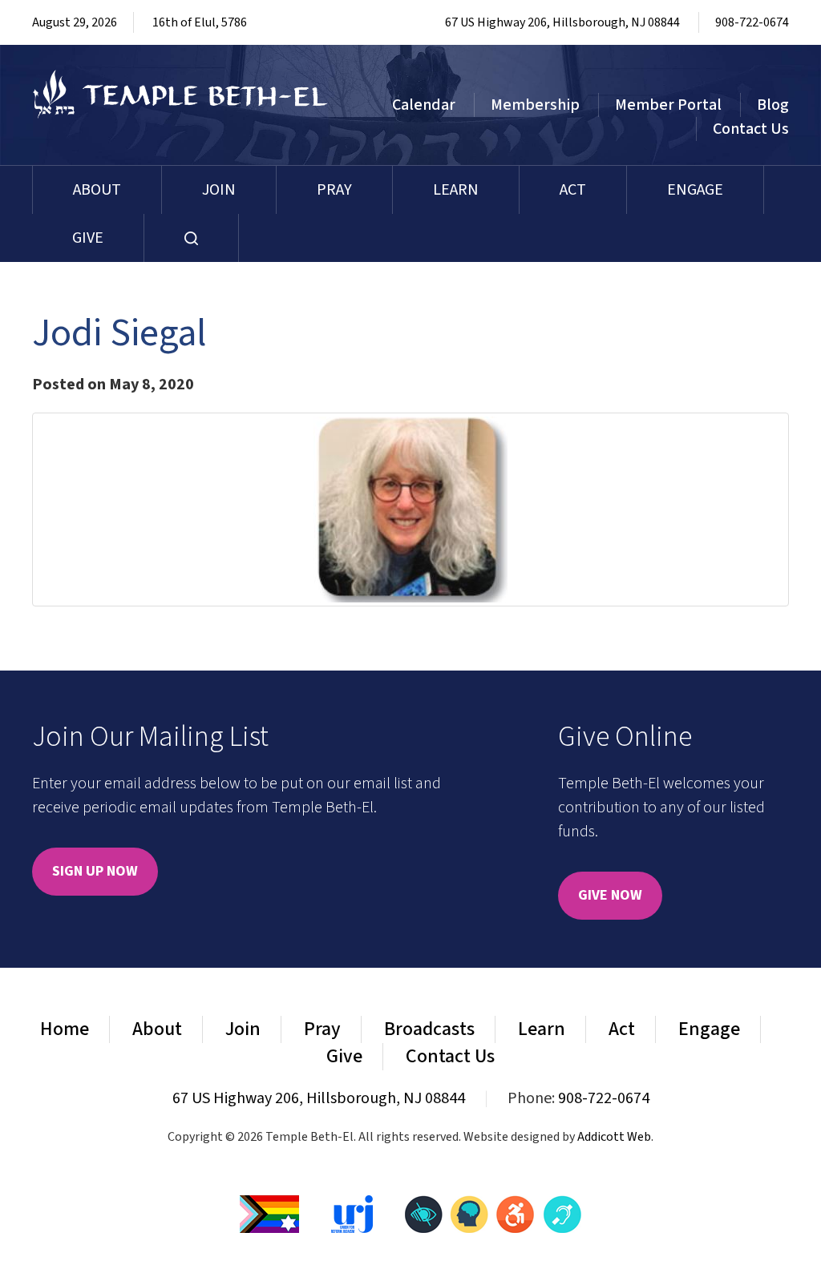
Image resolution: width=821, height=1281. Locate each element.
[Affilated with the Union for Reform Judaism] (352, 1213)
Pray (334, 190)
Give (87, 238)
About (97, 190)
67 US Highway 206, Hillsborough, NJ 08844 (562, 22)
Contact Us (751, 129)
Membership (535, 105)
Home (64, 1029)
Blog (773, 105)
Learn (456, 190)
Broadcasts (429, 1029)
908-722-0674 (752, 22)
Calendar (423, 105)
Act (573, 190)
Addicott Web (614, 1137)
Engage (695, 190)
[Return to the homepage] (180, 94)
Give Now (610, 895)
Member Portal (668, 105)
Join (219, 190)
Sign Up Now (95, 871)
